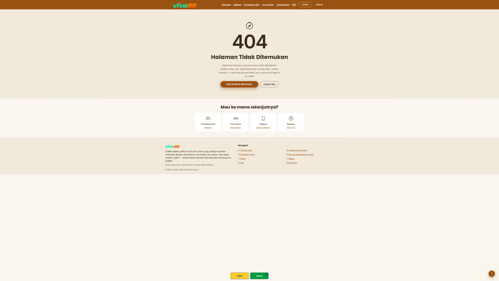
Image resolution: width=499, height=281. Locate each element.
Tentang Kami (246, 150)
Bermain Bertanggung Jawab (301, 154)
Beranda (226, 4)
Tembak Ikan (282, 4)
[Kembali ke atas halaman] (492, 274)
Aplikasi (237, 4)
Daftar (305, 4)
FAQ (294, 4)
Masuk (319, 4)
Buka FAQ (291, 127)
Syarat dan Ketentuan (298, 150)
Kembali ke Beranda (239, 84)
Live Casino (268, 4)
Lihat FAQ (269, 84)
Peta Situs (293, 163)
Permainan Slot (251, 4)
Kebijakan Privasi (247, 154)
